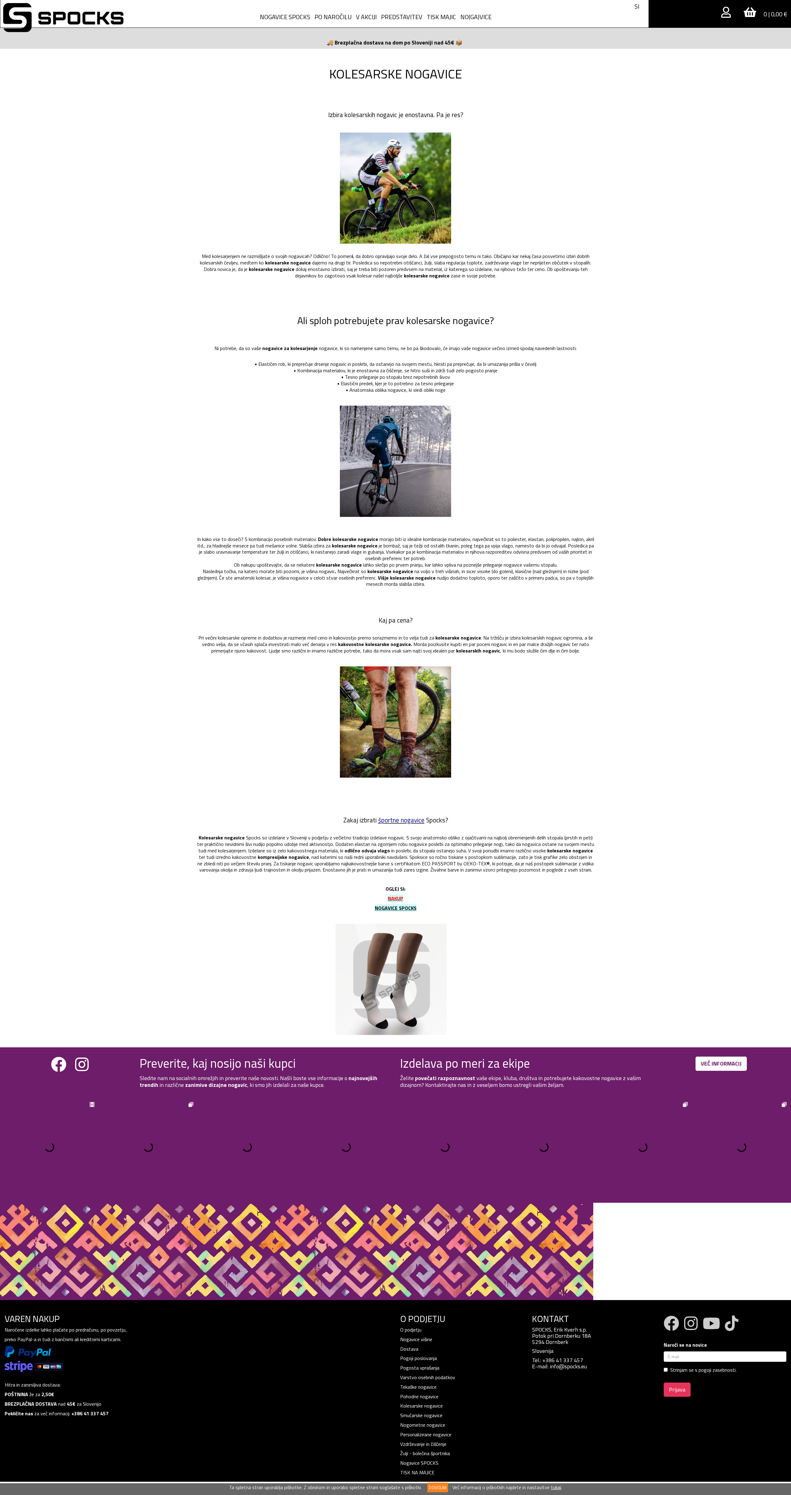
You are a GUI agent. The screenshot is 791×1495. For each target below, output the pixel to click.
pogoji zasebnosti (717, 1370)
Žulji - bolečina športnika (425, 1453)
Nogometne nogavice (422, 1425)
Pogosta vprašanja (419, 1367)
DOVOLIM (437, 1487)
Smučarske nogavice (421, 1415)
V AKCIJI (366, 17)
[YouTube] (711, 1327)
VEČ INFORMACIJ (721, 1063)
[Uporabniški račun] (727, 13)
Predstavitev (401, 17)
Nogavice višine (416, 1339)
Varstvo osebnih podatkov (427, 1377)
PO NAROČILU (333, 17)
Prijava (677, 1389)
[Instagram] (82, 1068)
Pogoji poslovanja (418, 1358)
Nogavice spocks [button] (285, 17)
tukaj (556, 1487)
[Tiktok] (731, 1327)
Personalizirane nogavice (425, 1434)
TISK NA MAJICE (417, 1472)
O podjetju (411, 1329)
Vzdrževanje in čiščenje (423, 1444)
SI (636, 6)
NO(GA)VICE (476, 17)
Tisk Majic (441, 17)
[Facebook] (58, 1068)
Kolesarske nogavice (421, 1405)
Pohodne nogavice (419, 1396)
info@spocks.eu (568, 1366)
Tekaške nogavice (418, 1387)
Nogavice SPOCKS (419, 1463)
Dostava (409, 1349)
